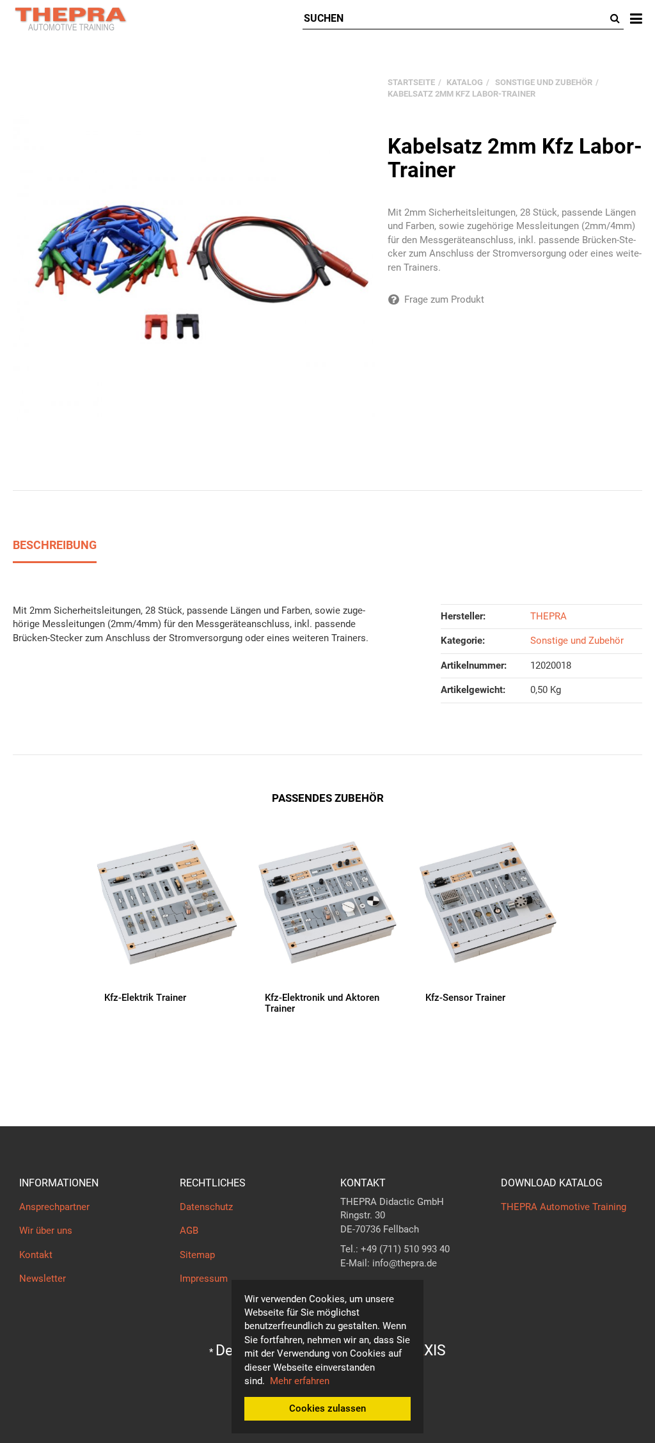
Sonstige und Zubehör (577, 640)
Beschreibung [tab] (55, 545)
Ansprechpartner (54, 1207)
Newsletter (42, 1278)
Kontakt (35, 1255)
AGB (189, 1230)
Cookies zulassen (327, 1408)
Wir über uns (45, 1230)
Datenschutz (206, 1207)
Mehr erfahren (299, 1381)
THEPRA (548, 616)
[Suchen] (615, 19)
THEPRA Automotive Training (563, 1207)
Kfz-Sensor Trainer (465, 997)
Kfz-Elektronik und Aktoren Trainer (322, 1003)
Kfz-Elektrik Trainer (145, 997)
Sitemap (197, 1255)
